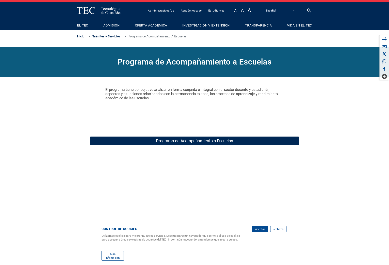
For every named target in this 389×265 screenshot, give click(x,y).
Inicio (80, 36)
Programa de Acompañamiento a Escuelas (194, 140)
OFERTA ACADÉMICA (151, 25)
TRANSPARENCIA (258, 25)
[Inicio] (99, 10)
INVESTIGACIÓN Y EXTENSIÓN (206, 25)
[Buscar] (309, 11)
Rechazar (278, 229)
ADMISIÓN (111, 25)
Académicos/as (191, 10)
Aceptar (260, 229)
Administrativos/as (161, 10)
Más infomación (113, 255)
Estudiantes (216, 10)
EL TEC (82, 25)
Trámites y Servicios (106, 36)
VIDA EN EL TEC (299, 25)
